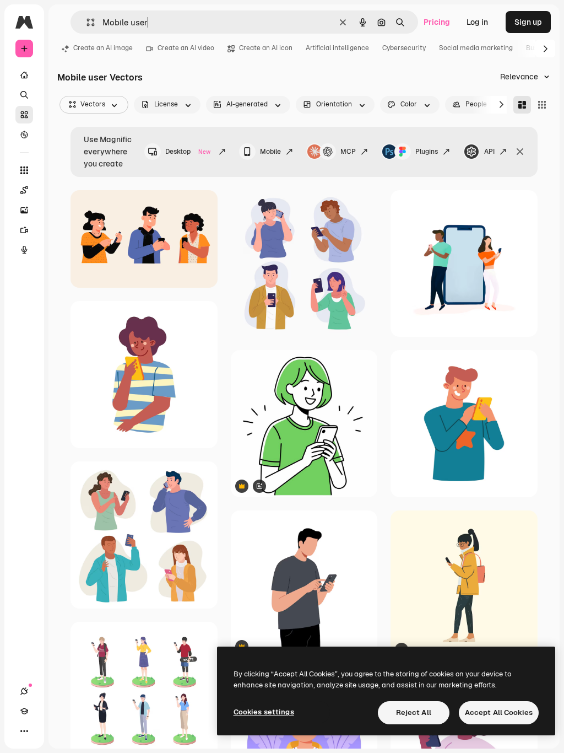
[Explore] (24, 134)
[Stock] (24, 114)
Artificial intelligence (337, 48)
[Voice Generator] (24, 250)
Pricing (437, 22)
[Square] (542, 105)
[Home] (24, 75)
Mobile (270, 151)
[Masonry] (522, 105)
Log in (477, 22)
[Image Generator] (24, 210)
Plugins (426, 151)
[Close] (520, 151)
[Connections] (24, 691)
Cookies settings (264, 712)
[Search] (24, 95)
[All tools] (24, 170)
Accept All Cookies (499, 712)
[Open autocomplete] (86, 22)
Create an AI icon (265, 48)
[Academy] (24, 711)
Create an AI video (186, 48)
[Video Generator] (24, 230)
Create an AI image (103, 48)
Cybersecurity (404, 48)
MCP (348, 151)
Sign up (528, 22)
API (489, 151)
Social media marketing (476, 48)
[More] (24, 731)
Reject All (413, 712)
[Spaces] (24, 190)
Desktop (187, 151)
